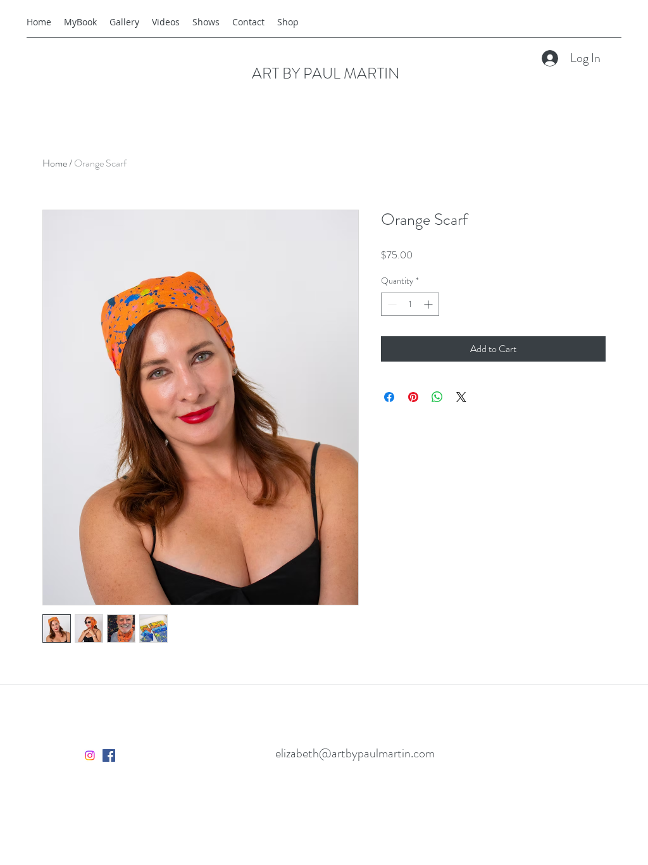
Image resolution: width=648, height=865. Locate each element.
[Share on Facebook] (389, 397)
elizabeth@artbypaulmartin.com (355, 753)
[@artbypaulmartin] (90, 755)
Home (54, 163)
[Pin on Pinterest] (413, 397)
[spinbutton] (410, 304)
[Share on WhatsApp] (437, 397)
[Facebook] (109, 755)
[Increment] (429, 304)
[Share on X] (461, 397)
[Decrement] (391, 304)
